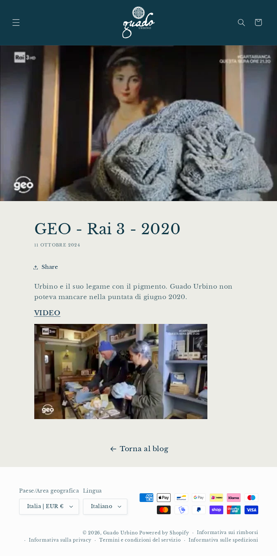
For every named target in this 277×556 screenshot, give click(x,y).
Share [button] (49, 267)
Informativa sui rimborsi (227, 532)
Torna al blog (144, 449)
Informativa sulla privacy (60, 540)
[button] (16, 22)
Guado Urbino (121, 532)
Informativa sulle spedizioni (223, 540)
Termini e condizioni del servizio (140, 540)
